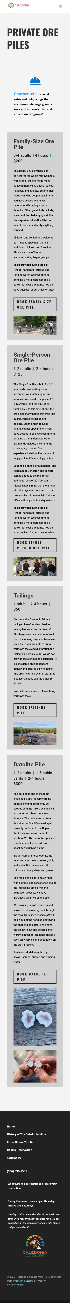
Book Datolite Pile (31, 977)
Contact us (24, 93)
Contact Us (14, 1157)
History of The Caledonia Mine (26, 1134)
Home (11, 1126)
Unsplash (18, 1280)
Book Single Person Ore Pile (33, 545)
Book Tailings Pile (31, 710)
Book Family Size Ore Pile (34, 304)
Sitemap (30, 1280)
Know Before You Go (20, 1142)
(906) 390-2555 (17, 1171)
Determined (17, 1284)
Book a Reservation (19, 1150)
